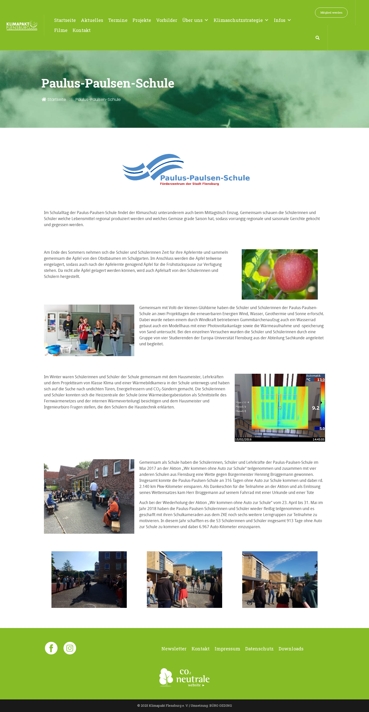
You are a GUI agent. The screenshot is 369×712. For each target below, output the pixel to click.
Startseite (65, 20)
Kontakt (82, 30)
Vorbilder (166, 20)
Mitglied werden (331, 12)
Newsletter (174, 649)
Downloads (291, 649)
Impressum (227, 649)
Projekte (142, 20)
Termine (118, 20)
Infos (279, 20)
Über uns (192, 20)
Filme (61, 30)
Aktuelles (92, 20)
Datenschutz (259, 649)
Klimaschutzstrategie (238, 20)
